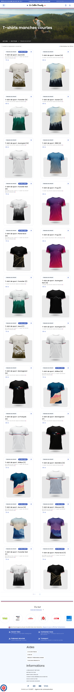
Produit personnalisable (35, 657)
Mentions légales (32, 674)
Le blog (29, 654)
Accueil (5, 41)
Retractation (31, 672)
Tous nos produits (33, 660)
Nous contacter (32, 679)
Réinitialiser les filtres (66, 46)
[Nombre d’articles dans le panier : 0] (65, 5)
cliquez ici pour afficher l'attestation (53, 627)
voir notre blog (36, 610)
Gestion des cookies (33, 681)
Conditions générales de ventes (37, 676)
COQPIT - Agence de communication (40, 689)
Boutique (14, 41)
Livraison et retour (33, 670)
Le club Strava (32, 651)
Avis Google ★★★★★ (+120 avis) (56, 1)
